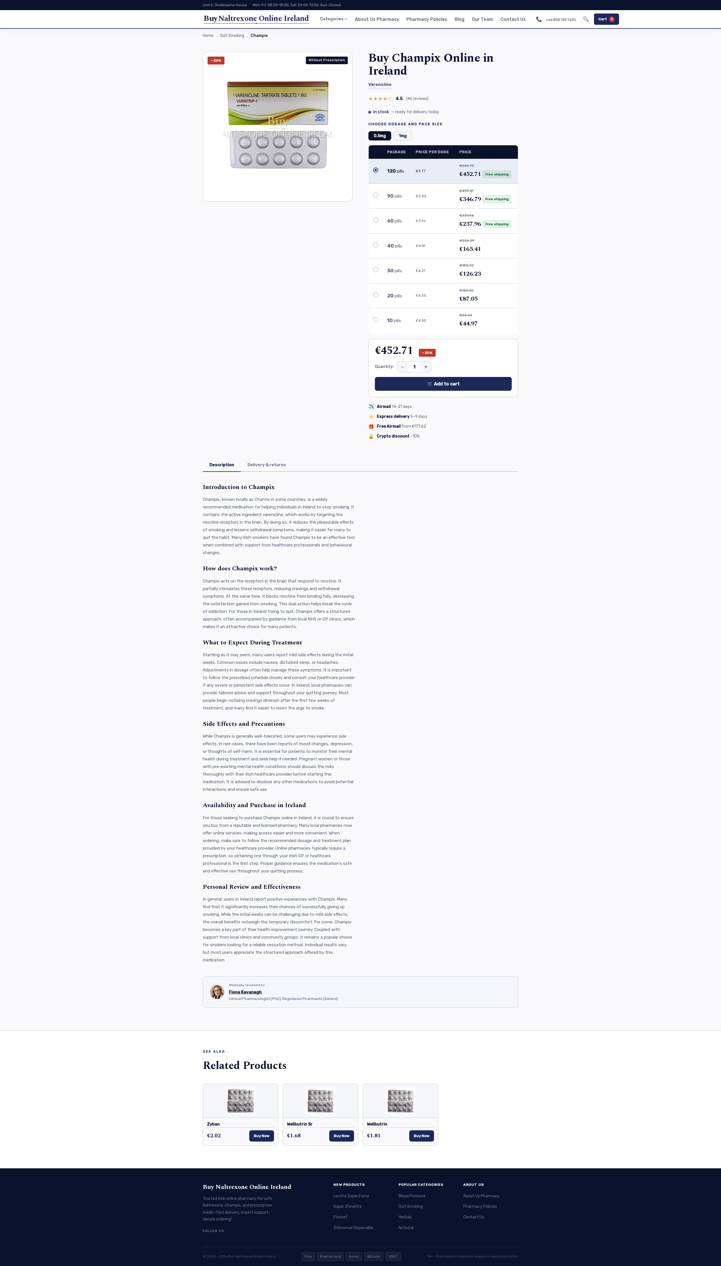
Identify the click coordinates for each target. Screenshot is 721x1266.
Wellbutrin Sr (300, 1124)
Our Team (482, 19)
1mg (403, 135)
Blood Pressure (412, 1196)
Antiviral (406, 1227)
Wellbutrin (377, 1124)
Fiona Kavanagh (245, 992)
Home (208, 35)
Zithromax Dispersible (353, 1227)
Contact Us (513, 19)
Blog (459, 19)
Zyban (213, 1124)
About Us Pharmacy (377, 19)
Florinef (340, 1217)
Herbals (405, 1217)
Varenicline (379, 84)
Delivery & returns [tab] (267, 464)
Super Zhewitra (347, 1206)
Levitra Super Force (351, 1196)
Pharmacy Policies (426, 19)
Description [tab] (222, 464)
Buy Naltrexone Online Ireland (247, 1187)
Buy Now (262, 1136)
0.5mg (380, 135)
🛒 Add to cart (443, 384)
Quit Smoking (232, 35)
